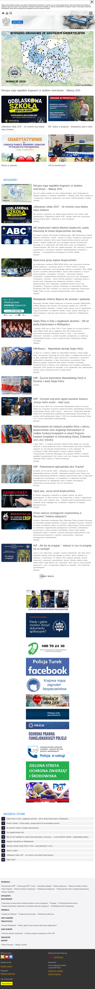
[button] (91, 13)
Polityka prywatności (54, 974)
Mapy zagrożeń (7, 918)
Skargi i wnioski (21, 945)
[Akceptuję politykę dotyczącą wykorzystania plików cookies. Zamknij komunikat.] (92, 2)
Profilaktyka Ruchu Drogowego (62, 906)
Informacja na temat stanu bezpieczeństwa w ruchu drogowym (25, 903)
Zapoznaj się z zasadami (55, 971)
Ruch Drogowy (6, 899)
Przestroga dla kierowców (68, 903)
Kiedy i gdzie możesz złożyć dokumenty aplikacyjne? (37, 925)
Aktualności (6, 896)
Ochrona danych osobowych (25, 889)
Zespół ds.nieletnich (9, 914)
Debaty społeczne (60, 886)
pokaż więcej (47, 577)
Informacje (5, 882)
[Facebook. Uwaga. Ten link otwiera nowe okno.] (47, 667)
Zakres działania (8, 892)
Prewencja (5, 910)
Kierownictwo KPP (8, 886)
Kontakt (4, 940)
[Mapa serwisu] (7, 13)
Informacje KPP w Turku (26, 886)
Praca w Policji (6, 921)
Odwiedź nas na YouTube (7, 957)
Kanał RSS (2, 957)
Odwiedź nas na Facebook (11, 957)
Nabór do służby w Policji (78, 886)
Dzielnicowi (5, 937)
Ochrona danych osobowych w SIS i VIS (40, 933)
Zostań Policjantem (9, 925)
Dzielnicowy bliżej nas (46, 914)
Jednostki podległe (44, 886)
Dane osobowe (6, 929)
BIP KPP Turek (59, 957)
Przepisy (53, 903)
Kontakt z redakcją (6, 966)
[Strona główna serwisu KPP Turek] (3, 13)
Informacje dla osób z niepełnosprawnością (73, 889)
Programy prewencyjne (27, 914)
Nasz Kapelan (7, 889)
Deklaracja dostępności (46, 889)
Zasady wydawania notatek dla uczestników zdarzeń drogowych (25, 906)
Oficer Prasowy (7, 945)
